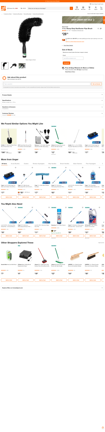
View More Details (68, 45)
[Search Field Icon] (71, 8)
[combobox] (49, 8)
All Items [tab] (4, 163)
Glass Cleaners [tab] (77, 163)
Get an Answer (96, 84)
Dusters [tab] (26, 163)
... (1, 14)
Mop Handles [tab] (52, 163)
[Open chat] (104, 20)
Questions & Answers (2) (77, 30)
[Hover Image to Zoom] (30, 37)
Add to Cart (9, 197)
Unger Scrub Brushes (38, 13)
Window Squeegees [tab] (38, 163)
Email (64, 55)
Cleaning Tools (8, 13)
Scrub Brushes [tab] (15, 163)
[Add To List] (98, 28)
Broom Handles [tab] (64, 163)
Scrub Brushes (27, 13)
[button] (52, 95)
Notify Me (66, 63)
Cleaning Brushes (17, 13)
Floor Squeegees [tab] (91, 163)
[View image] (4, 65)
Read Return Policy (70, 71)
